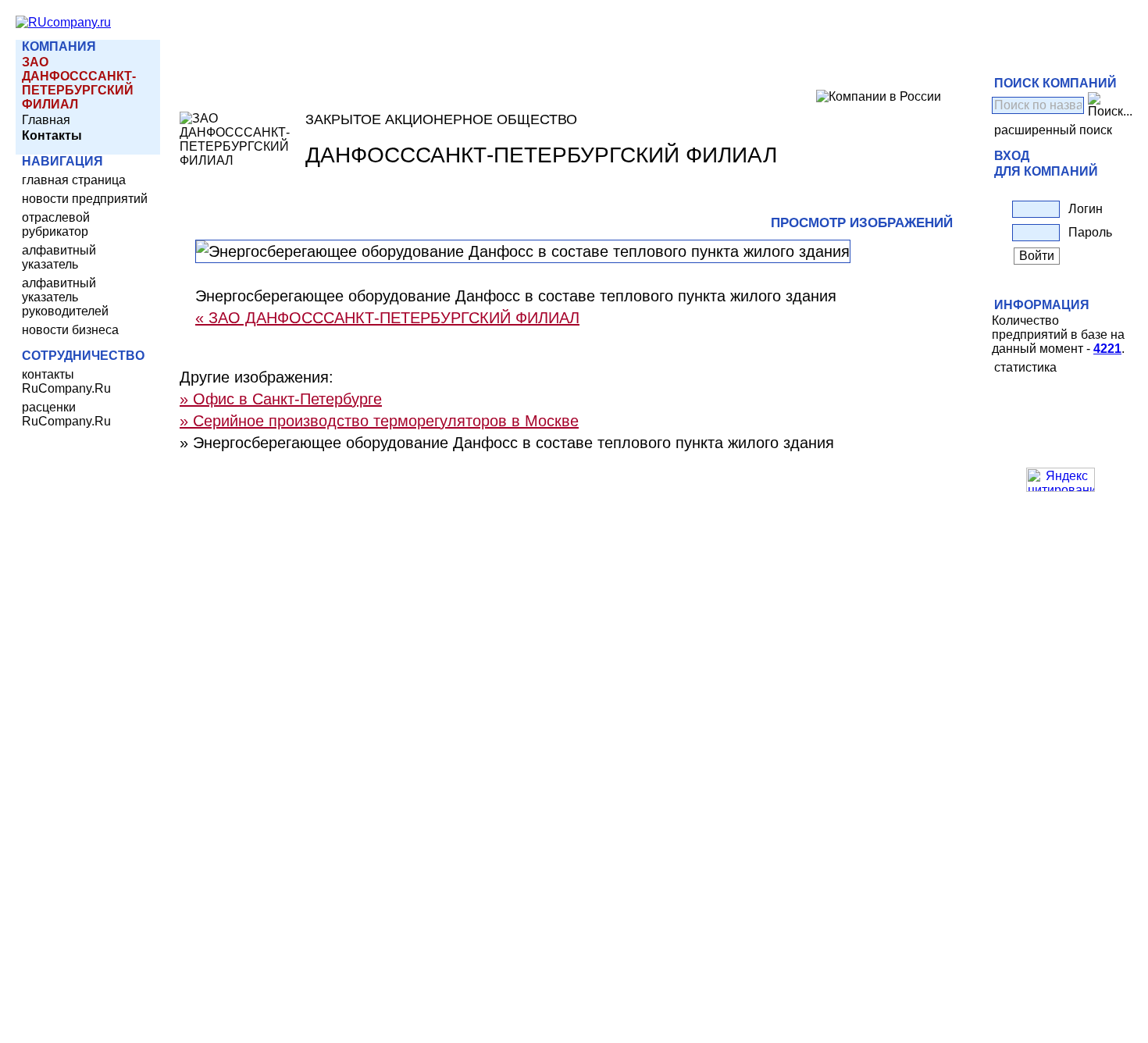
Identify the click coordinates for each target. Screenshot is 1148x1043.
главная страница (74, 180)
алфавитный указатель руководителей (65, 297)
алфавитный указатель (59, 257)
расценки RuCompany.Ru (66, 414)
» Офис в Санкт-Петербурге (281, 399)
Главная (46, 119)
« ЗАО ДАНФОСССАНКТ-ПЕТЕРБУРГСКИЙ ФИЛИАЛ (387, 317)
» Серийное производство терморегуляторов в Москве (379, 420)
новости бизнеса (70, 329)
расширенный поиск (1053, 130)
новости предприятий (85, 198)
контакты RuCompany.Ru (66, 381)
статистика (1025, 367)
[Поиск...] (1110, 105)
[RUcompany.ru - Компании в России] (63, 22)
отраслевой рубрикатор (56, 224)
